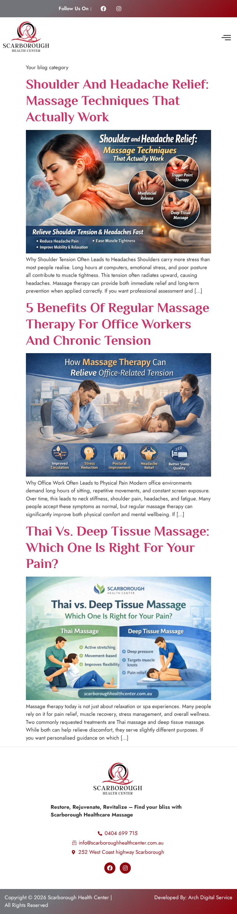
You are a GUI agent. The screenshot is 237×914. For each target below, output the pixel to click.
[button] (226, 38)
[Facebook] (103, 8)
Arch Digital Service (210, 897)
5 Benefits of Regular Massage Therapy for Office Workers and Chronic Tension (117, 324)
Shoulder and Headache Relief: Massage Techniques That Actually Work (117, 100)
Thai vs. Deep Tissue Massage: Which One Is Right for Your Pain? (117, 547)
